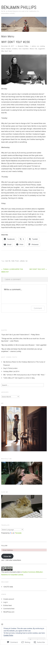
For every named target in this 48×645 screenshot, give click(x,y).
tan (27, 261)
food (20, 49)
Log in (5, 602)
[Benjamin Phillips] (24, 25)
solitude (22, 261)
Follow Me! (7, 556)
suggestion (41, 49)
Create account (8, 599)
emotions (15, 49)
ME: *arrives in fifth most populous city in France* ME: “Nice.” (24, 375)
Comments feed (8, 608)
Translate (18, 533)
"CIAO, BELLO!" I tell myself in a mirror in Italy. (19, 378)
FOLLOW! (4, 546)
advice (34, 46)
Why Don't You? (6, 51)
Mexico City (33, 49)
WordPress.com (8, 612)
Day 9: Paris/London (10, 368)
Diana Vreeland (6, 49)
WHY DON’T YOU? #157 (38, 269)
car (38, 46)
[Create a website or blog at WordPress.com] (2, 624)
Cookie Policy (8, 635)
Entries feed (7, 605)
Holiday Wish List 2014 (11, 371)
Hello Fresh (15, 261)
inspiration (25, 49)
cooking (42, 46)
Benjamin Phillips (18, 7)
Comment (38, 308)
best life (7, 261)
